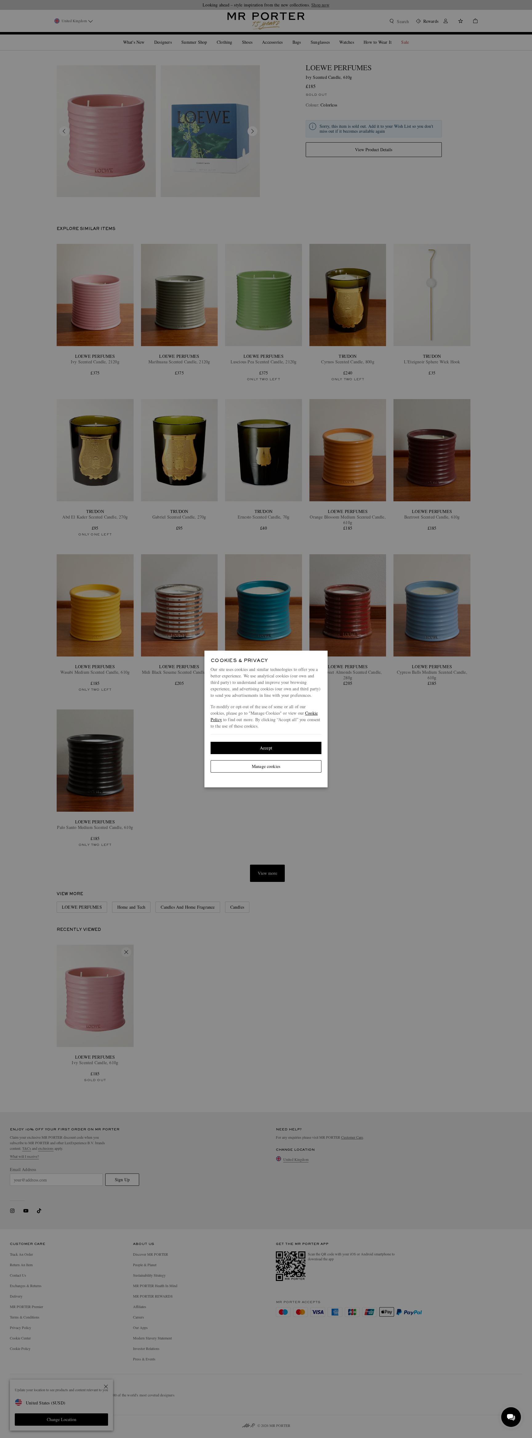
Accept (266, 748)
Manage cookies (266, 766)
